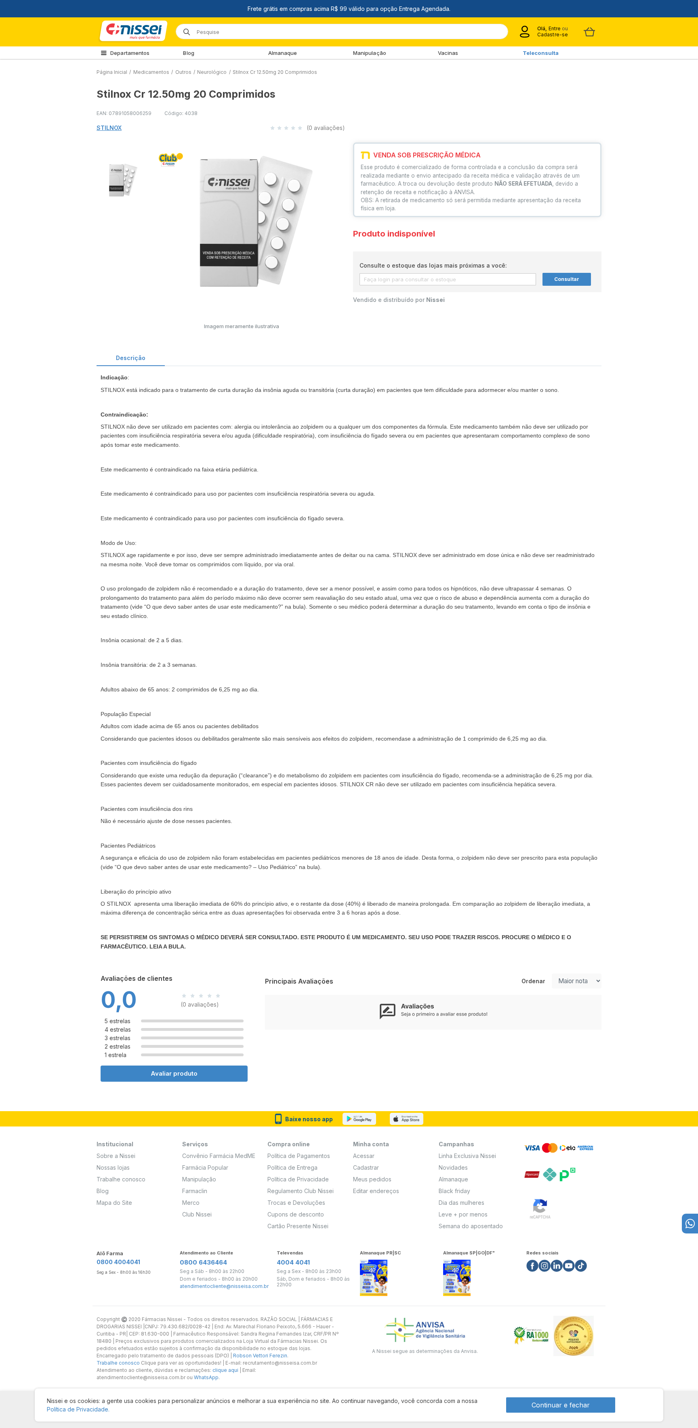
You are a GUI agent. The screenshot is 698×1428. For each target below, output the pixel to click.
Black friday (454, 1190)
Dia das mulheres (461, 1202)
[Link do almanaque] (373, 1275)
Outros (183, 72)
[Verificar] (540, 1207)
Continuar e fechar (561, 1405)
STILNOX (109, 127)
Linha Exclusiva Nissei (467, 1155)
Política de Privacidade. (78, 1409)
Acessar (363, 1155)
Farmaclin (194, 1190)
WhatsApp (206, 1377)
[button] (118, 179)
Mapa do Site (114, 1202)
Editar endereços (376, 1190)
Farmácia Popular (205, 1167)
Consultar (566, 279)
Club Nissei (197, 1214)
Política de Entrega (292, 1167)
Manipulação (369, 53)
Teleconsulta (541, 53)
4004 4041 (293, 1262)
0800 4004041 (118, 1261)
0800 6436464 (203, 1262)
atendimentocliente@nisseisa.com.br (224, 1286)
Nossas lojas (113, 1167)
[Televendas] (690, 1223)
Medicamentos (151, 72)
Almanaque (282, 53)
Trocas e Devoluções (296, 1202)
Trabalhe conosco (121, 1179)
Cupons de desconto (295, 1214)
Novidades (453, 1167)
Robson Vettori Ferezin (260, 1356)
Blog (188, 53)
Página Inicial (112, 72)
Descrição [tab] (130, 357)
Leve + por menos (463, 1214)
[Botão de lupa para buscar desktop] (184, 29)
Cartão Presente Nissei (297, 1226)
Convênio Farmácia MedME (218, 1155)
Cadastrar (366, 1167)
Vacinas (448, 53)
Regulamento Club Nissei (300, 1190)
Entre (554, 28)
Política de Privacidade (298, 1179)
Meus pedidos (372, 1179)
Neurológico (212, 72)
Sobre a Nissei (116, 1155)
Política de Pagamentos (298, 1155)
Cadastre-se (552, 34)
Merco (191, 1202)
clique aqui (225, 1370)
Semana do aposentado (471, 1226)
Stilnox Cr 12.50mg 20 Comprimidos (275, 72)
